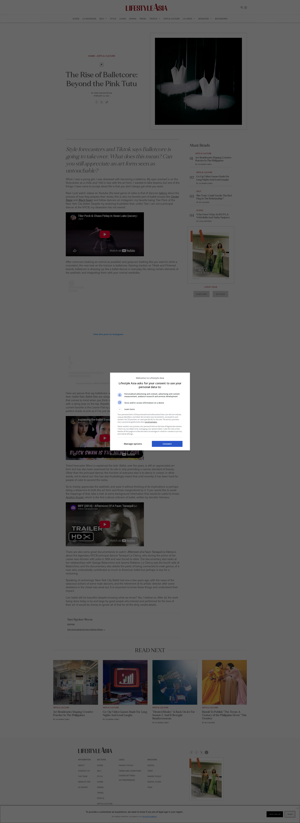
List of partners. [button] (151, 422)
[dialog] (150, 411)
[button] (150, 409)
